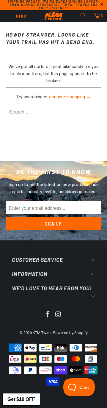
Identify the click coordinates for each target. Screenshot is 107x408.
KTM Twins (42, 332)
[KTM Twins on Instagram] (58, 314)
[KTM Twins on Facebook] (48, 314)
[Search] (85, 15)
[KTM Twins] (53, 16)
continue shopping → (70, 97)
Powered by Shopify (70, 332)
